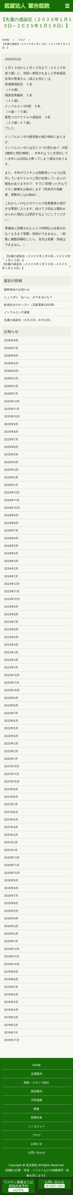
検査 (36, 1108)
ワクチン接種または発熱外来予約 (18, 1184)
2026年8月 (11, 340)
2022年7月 (11, 713)
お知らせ (36, 1143)
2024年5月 (11, 545)
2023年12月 (12, 583)
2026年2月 (11, 386)
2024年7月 (11, 530)
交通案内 (36, 1073)
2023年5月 (11, 637)
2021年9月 (11, 789)
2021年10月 (11, 781)
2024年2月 (11, 568)
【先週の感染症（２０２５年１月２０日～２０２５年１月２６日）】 (34, 266)
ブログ (21, 39)
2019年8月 (11, 979)
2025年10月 (12, 416)
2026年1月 (11, 393)
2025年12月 (12, 401)
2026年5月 (11, 363)
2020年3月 (11, 926)
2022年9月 (11, 698)
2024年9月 (11, 515)
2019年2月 (11, 1025)
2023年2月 (11, 659)
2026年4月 (11, 370)
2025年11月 (11, 408)
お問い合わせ (36, 1152)
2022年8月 (11, 705)
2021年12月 (11, 766)
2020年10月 (12, 872)
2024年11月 (11, 500)
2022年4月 (11, 736)
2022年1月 (11, 758)
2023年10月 (12, 599)
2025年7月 (11, 439)
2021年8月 (11, 796)
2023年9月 (11, 606)
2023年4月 (11, 644)
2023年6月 (11, 629)
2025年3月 (11, 469)
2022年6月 (11, 720)
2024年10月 (12, 507)
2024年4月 (11, 553)
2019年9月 (11, 971)
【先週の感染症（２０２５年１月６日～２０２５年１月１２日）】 (37, 258)
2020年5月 (11, 910)
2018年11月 (11, 1040)
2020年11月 (11, 865)
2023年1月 (11, 667)
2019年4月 (11, 1009)
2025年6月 (11, 447)
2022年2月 (11, 751)
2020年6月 (11, 903)
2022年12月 (11, 675)
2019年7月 (11, 987)
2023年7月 (11, 621)
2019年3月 (11, 1017)
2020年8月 (11, 888)
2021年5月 (11, 819)
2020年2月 (11, 933)
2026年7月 (11, 348)
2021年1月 (11, 850)
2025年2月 (11, 477)
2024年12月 (12, 492)
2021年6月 (11, 812)
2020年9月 (11, 880)
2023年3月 (11, 652)
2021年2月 (11, 842)
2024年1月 (11, 576)
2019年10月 (12, 964)
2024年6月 (11, 538)
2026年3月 (11, 378)
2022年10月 (12, 690)
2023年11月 (11, 591)
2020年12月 (12, 857)
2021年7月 (11, 804)
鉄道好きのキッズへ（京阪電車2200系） (30, 304)
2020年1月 (11, 941)
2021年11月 (11, 774)
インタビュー (36, 1126)
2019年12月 (11, 949)
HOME (5, 39)
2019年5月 (11, 1002)
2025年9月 (11, 424)
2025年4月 (11, 462)
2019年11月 (11, 956)
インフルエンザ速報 (17, 312)
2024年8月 (11, 523)
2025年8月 (11, 431)
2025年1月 (11, 485)
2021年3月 (11, 834)
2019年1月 (11, 1032)
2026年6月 (11, 355)
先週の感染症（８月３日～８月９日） (28, 320)
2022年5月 (11, 728)
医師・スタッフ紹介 (36, 1082)
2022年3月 (11, 743)
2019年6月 (11, 994)
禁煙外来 (36, 1117)
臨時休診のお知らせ (17, 289)
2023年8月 (11, 614)
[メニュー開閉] (67, 6)
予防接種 (36, 1100)
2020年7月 (11, 895)
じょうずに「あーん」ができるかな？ (28, 297)
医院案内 (36, 1091)
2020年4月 (11, 918)
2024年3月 (11, 561)
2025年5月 (11, 454)
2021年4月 (11, 827)
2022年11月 (11, 682)
